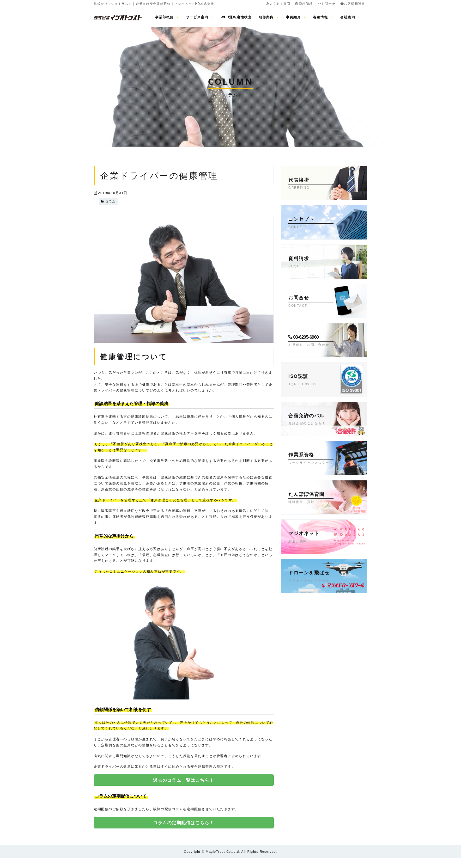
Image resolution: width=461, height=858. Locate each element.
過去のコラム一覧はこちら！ (183, 780)
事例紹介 (294, 17)
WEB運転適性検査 (236, 17)
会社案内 (348, 17)
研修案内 (267, 17)
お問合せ (328, 4)
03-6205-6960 (308, 340)
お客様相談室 (354, 4)
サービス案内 (198, 17)
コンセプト (301, 222)
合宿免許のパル (307, 419)
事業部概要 (165, 17)
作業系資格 (310, 458)
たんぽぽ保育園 (306, 497)
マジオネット (303, 537)
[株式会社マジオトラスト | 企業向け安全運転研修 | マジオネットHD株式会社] (117, 17)
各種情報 (321, 17)
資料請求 (306, 4)
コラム (110, 201)
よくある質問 (279, 4)
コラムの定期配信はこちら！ (183, 822)
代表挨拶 (298, 183)
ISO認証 (302, 380)
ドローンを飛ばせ (309, 576)
